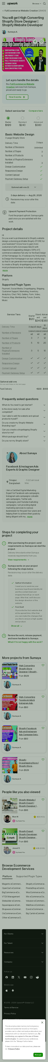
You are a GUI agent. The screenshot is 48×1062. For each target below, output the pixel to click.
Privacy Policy (10, 1013)
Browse (36, 4)
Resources (8, 952)
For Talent (8, 943)
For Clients (8, 934)
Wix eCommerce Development (36, 896)
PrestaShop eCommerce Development (36, 888)
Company (8, 962)
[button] (24, 147)
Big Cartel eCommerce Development (36, 913)
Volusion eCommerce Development (36, 901)
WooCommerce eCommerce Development (36, 892)
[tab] (7, 876)
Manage (38, 1055)
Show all (15, 626)
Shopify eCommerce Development (36, 884)
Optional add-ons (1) (20, 187)
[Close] (42, 1022)
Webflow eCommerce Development (36, 905)
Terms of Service (11, 1007)
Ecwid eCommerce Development (36, 909)
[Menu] (3, 3)
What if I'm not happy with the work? (25, 642)
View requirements (17, 560)
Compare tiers (36, 111)
